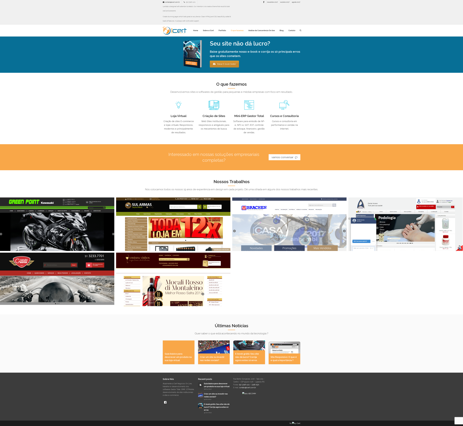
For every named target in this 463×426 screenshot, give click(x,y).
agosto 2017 (296, 2)
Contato (291, 30)
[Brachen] (289, 224)
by (291, 423)
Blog (282, 30)
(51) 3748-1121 (244, 385)
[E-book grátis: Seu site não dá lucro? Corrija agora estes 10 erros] (200, 405)
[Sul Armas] (173, 224)
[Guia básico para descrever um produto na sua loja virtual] (200, 385)
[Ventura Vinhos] (173, 279)
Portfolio (222, 30)
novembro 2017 (272, 2)
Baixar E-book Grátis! (226, 64)
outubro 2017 (284, 2)
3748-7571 (255, 385)
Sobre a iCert (208, 30)
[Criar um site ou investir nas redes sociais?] (200, 395)
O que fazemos (237, 30)
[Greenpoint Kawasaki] (57, 224)
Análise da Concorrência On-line (261, 30)
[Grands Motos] (57, 279)
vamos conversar (283, 157)
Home (195, 30)
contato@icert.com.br (172, 2)
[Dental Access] (405, 224)
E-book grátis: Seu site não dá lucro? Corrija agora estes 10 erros (216, 407)
